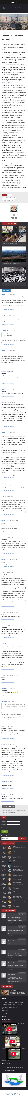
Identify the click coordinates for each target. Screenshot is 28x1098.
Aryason (3, 330)
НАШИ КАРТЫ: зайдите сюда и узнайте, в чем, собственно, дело (18, 993)
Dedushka (3, 644)
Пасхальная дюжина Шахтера (19, 853)
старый (3, 744)
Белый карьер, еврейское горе (10, 243)
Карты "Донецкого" (15, 990)
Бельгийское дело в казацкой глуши (11, 263)
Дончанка (4, 701)
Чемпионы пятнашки (17, 866)
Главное (14, 846)
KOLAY (3, 315)
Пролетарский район (8, 200)
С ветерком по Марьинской (19, 902)
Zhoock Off (4, 781)
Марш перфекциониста (18, 893)
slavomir (3, 402)
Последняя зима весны (18, 870)
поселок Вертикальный (8, 197)
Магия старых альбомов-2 (18, 884)
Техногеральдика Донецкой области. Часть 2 (19, 848)
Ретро (14, 851)
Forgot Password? (9, 835)
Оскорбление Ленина (17, 875)
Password (3, 824)
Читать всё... (10, 922)
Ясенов (3, 520)
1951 (10, 194)
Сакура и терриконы (17, 857)
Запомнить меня (6, 827)
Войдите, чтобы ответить (7, 309)
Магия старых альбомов (18, 897)
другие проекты (9, 82)
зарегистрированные (12, 810)
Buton (2, 496)
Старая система (16, 888)
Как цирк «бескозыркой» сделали (11, 283)
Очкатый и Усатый (17, 879)
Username (4, 821)
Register (2, 835)
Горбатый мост (16, 906)
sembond (3, 294)
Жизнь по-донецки (17, 856)
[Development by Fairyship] (14, 1094)
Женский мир (15, 861)
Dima (2, 484)
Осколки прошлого (17, 882)
